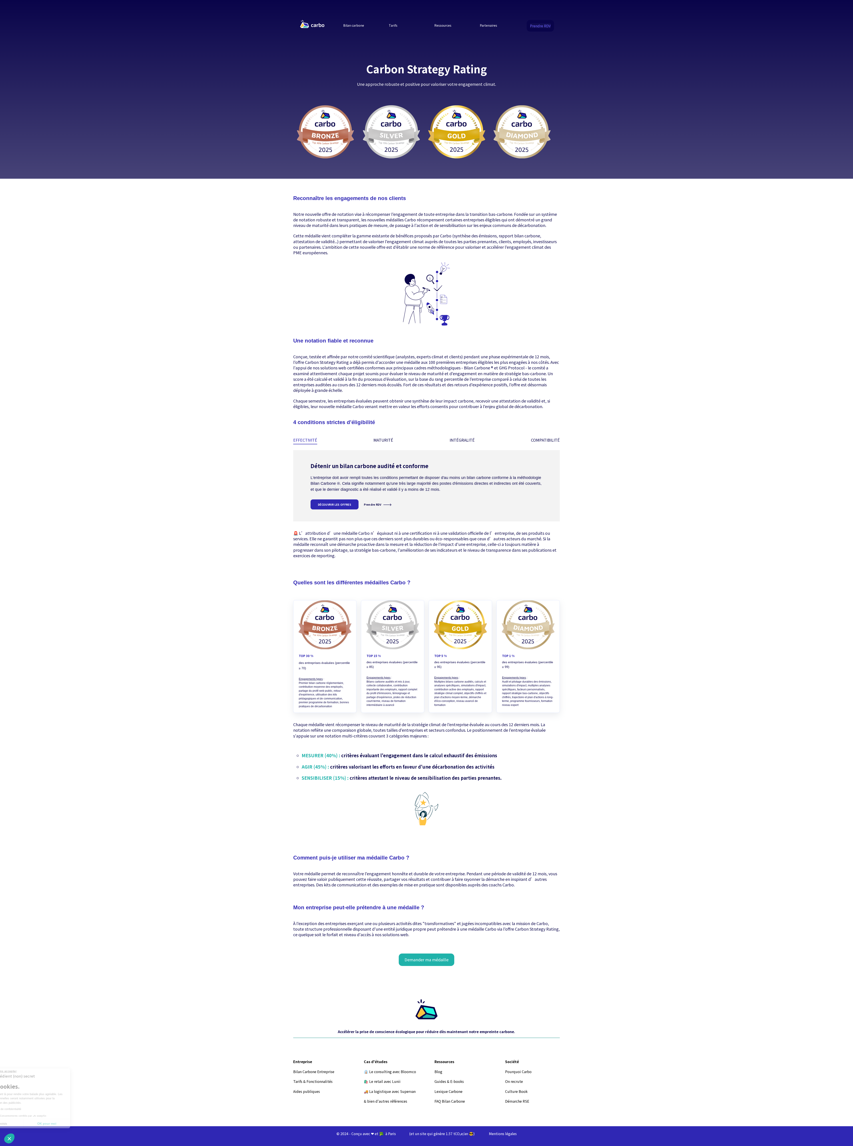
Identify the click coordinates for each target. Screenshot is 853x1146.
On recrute (514, 1081)
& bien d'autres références (385, 1101)
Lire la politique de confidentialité (29, 1109)
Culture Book (516, 1091)
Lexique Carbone (448, 1091)
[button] (9, 1138)
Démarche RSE (517, 1101)
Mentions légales (503, 1133)
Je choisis (28, 1123)
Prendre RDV (540, 25)
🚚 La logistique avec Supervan (390, 1091)
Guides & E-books (449, 1081)
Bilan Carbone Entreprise (313, 1071)
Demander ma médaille (426, 959)
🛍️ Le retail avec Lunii (382, 1081)
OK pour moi (74, 1123)
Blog (438, 1071)
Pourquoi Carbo (518, 1071)
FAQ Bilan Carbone (449, 1101)
